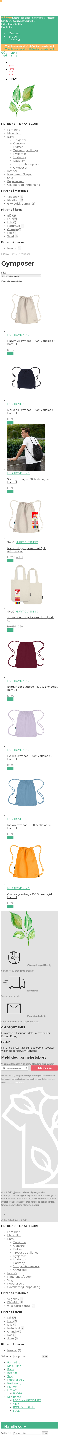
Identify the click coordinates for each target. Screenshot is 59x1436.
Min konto (14, 1397)
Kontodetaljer (24, 1407)
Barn (10, 136)
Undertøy (19, 157)
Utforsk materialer (39, 1033)
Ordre (17, 1403)
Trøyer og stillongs (25, 150)
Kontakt (14, 40)
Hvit (10, 219)
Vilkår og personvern (13, 1050)
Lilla (10, 222)
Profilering (14, 1383)
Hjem (4, 254)
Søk (45, 1356)
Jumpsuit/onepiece (26, 164)
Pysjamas (19, 154)
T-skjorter (19, 140)
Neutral (12, 248)
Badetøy (19, 160)
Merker (12, 1386)
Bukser (18, 147)
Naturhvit (13, 226)
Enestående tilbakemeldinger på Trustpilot (33, 17)
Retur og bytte (10, 1047)
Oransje (12, 229)
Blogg (13, 36)
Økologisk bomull (19, 203)
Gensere (19, 143)
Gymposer (20, 167)
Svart (10, 236)
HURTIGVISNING (18, 334)
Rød (10, 232)
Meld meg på (44, 1068)
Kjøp (10, 353)
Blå (9, 215)
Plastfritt (13, 200)
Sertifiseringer (19, 1033)
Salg (10, 178)
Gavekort (49, 1047)
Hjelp (17, 1410)
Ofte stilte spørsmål (32, 1047)
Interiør (12, 171)
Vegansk (13, 196)
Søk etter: (7, 1356)
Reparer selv (15, 181)
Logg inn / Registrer (27, 1400)
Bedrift (5, 1036)
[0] (11, 69)
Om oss (14, 33)
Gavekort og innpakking (23, 184)
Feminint (13, 129)
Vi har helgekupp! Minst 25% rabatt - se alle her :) (29, 46)
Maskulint (14, 133)
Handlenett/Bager (19, 174)
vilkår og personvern (15, 1082)
